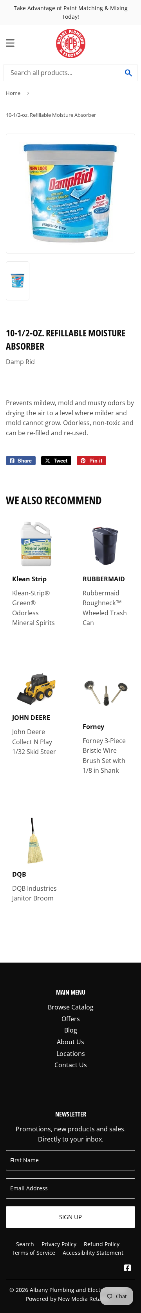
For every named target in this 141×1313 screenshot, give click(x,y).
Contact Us (70, 1065)
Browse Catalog (71, 1007)
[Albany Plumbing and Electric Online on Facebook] (127, 1268)
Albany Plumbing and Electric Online (78, 1289)
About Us (70, 1042)
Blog (70, 1030)
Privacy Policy (59, 1244)
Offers (70, 1019)
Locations (70, 1053)
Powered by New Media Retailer (68, 1298)
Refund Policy (101, 1244)
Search (25, 1244)
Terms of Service (33, 1252)
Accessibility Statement (93, 1252)
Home (13, 92)
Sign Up (70, 1217)
